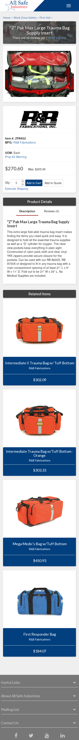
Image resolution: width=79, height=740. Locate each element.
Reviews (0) (51, 211)
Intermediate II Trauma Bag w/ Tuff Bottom (39, 363)
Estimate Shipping (16, 189)
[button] (22, 181)
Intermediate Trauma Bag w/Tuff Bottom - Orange (39, 453)
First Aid (45, 17)
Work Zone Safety (25, 17)
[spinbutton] (16, 182)
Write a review (57, 38)
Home (7, 17)
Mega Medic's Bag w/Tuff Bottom (40, 544)
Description (27, 211)
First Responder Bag (39, 634)
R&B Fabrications (24, 142)
